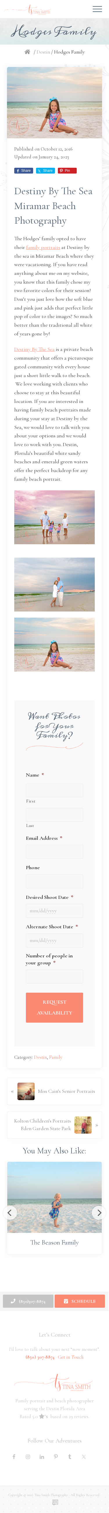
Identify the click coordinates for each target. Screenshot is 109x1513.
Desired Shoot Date (49, 897)
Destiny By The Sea (34, 349)
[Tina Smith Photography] (28, 52)
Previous (10, 1213)
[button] (97, 9)
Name (35, 775)
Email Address (44, 838)
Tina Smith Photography (51, 1495)
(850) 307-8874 (40, 1357)
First (30, 801)
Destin (40, 1057)
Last (30, 825)
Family (55, 1057)
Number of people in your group (49, 959)
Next (99, 1213)
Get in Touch (70, 1357)
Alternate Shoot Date (52, 926)
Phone (33, 867)
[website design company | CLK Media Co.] (55, 1502)
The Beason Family (54, 1242)
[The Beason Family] (54, 1197)
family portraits (43, 247)
